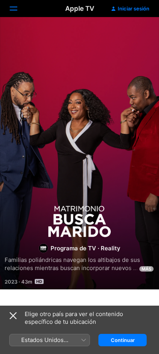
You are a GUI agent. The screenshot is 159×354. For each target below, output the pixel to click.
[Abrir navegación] (18, 8)
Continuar (123, 340)
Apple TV (79, 8)
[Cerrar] (13, 315)
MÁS (146, 269)
